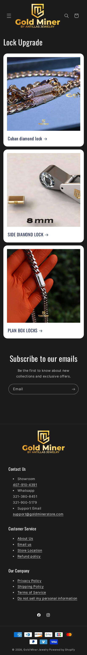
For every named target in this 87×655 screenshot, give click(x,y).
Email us (24, 544)
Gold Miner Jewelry (36, 649)
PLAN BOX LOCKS (23, 330)
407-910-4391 (25, 485)
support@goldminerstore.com (38, 514)
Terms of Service (32, 592)
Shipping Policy (31, 587)
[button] (9, 16)
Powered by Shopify (62, 649)
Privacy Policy (30, 581)
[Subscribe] (73, 389)
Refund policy (29, 556)
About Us (25, 539)
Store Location (30, 550)
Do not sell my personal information (47, 598)
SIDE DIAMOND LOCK (25, 234)
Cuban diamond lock (25, 138)
